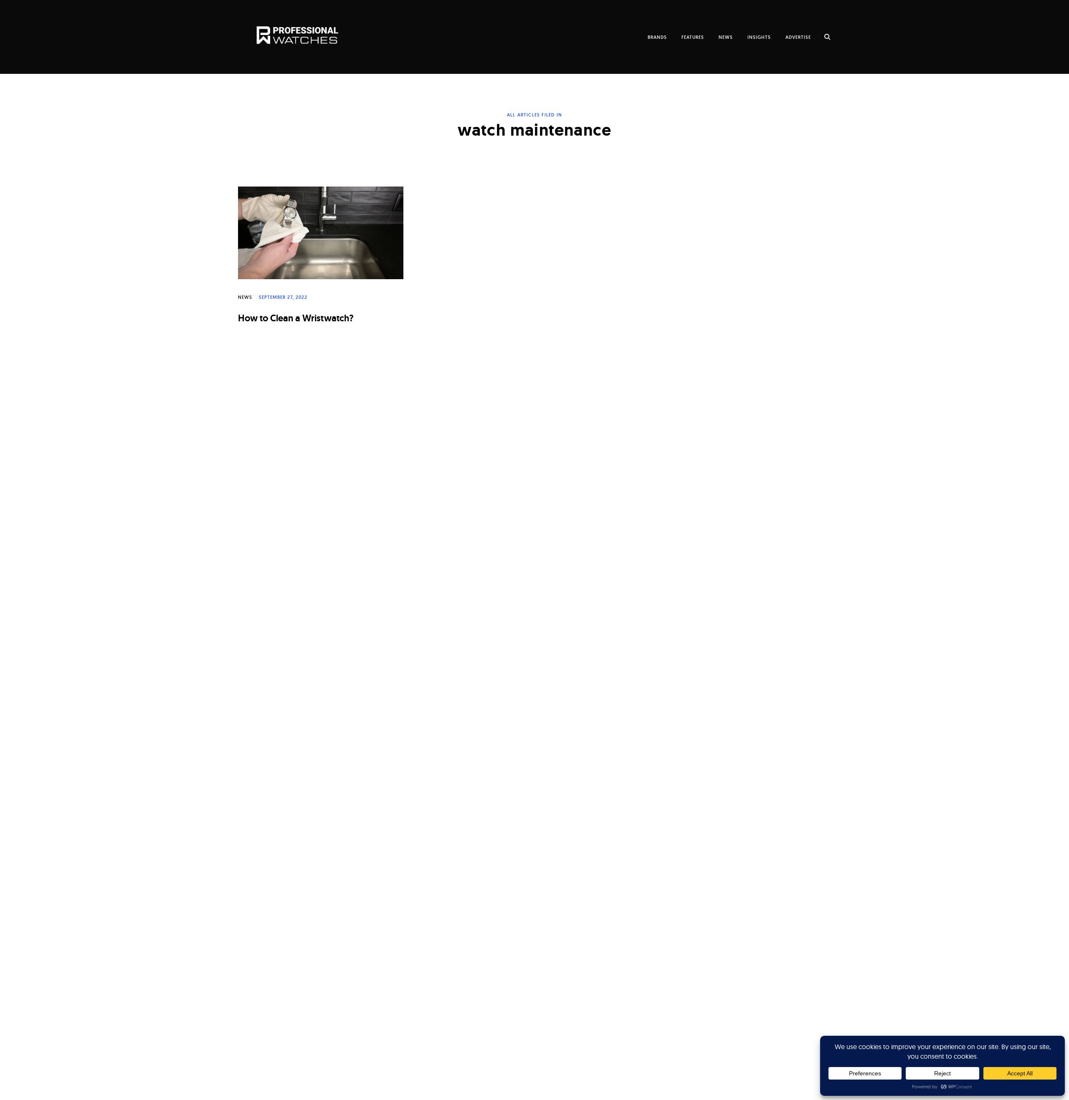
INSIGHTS (759, 37)
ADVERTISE (798, 37)
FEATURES (692, 37)
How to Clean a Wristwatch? (296, 318)
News (245, 297)
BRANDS (657, 37)
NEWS (726, 37)
